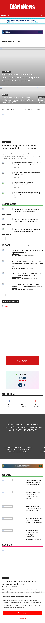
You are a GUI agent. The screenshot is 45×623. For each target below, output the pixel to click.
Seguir (22, 400)
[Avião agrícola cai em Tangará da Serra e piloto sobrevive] (6, 253)
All (21, 245)
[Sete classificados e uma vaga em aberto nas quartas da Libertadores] (7, 521)
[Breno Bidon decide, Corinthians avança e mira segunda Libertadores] (7, 533)
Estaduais (15, 255)
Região (14, 268)
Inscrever (36, 400)
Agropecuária (6, 71)
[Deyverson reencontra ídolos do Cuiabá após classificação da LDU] (7, 483)
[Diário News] (22, 7)
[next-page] (6, 238)
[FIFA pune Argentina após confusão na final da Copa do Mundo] (7, 509)
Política (4, 95)
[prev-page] (3, 238)
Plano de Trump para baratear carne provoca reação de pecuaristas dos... (19, 146)
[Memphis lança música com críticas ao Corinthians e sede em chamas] (7, 495)
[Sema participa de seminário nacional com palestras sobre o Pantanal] (6, 276)
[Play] (20, 385)
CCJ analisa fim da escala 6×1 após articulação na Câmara (19, 582)
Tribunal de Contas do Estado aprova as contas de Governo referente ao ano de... (27, 263)
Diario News (5, 84)
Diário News (6, 16)
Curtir (8, 400)
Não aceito (22, 618)
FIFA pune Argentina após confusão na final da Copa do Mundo (33, 509)
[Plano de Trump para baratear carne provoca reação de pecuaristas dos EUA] (22, 128)
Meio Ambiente (17, 278)
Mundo (15, 289)
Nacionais (5, 578)
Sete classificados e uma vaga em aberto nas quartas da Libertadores (34, 521)
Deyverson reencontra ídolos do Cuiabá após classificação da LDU (33, 482)
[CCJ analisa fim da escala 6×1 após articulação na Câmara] (22, 564)
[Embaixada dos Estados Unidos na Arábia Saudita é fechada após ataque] (6, 287)
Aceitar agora (22, 613)
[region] (22, 608)
